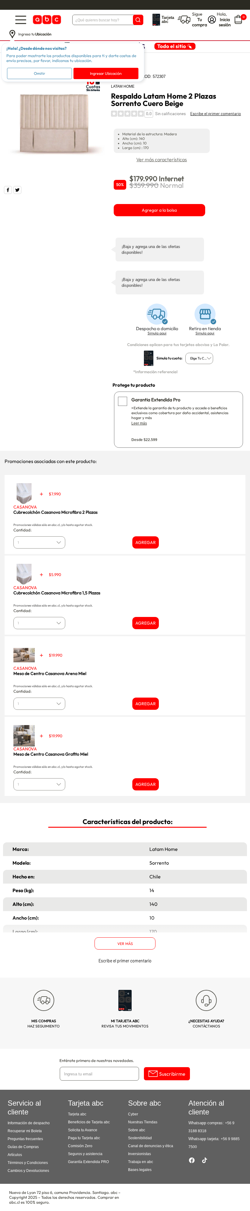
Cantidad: (22, 529)
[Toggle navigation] (20, 20)
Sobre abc (136, 1130)
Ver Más (125, 943)
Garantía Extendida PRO (88, 1162)
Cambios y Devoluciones (28, 1171)
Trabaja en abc (140, 1162)
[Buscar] (138, 20)
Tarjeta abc (77, 1114)
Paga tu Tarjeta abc (84, 1138)
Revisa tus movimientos (125, 1023)
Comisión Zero (80, 1146)
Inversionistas (139, 1154)
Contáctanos (206, 1023)
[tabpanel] (54, 123)
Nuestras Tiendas (142, 1122)
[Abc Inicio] (46, 20)
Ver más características (161, 159)
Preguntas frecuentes (25, 1139)
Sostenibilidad (140, 1138)
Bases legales (140, 1170)
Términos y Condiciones (28, 1163)
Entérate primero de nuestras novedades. (96, 1060)
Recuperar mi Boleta (25, 1131)
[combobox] (199, 358)
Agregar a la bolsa (159, 210)
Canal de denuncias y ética (150, 1146)
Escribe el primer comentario (215, 113)
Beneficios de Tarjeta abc (89, 1122)
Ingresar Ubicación (106, 73)
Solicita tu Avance (82, 1130)
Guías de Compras (23, 1147)
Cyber (133, 1114)
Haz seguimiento (43, 1023)
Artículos (15, 1155)
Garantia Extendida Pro (155, 400)
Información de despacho (29, 1123)
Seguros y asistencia (85, 1154)
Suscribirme (172, 1074)
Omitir (39, 73)
